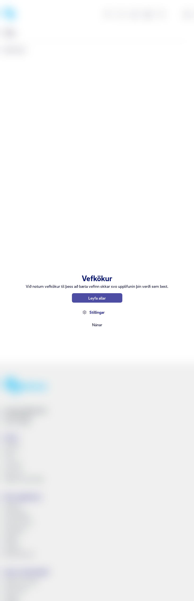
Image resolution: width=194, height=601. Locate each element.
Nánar (97, 324)
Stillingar (97, 312)
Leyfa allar (97, 298)
